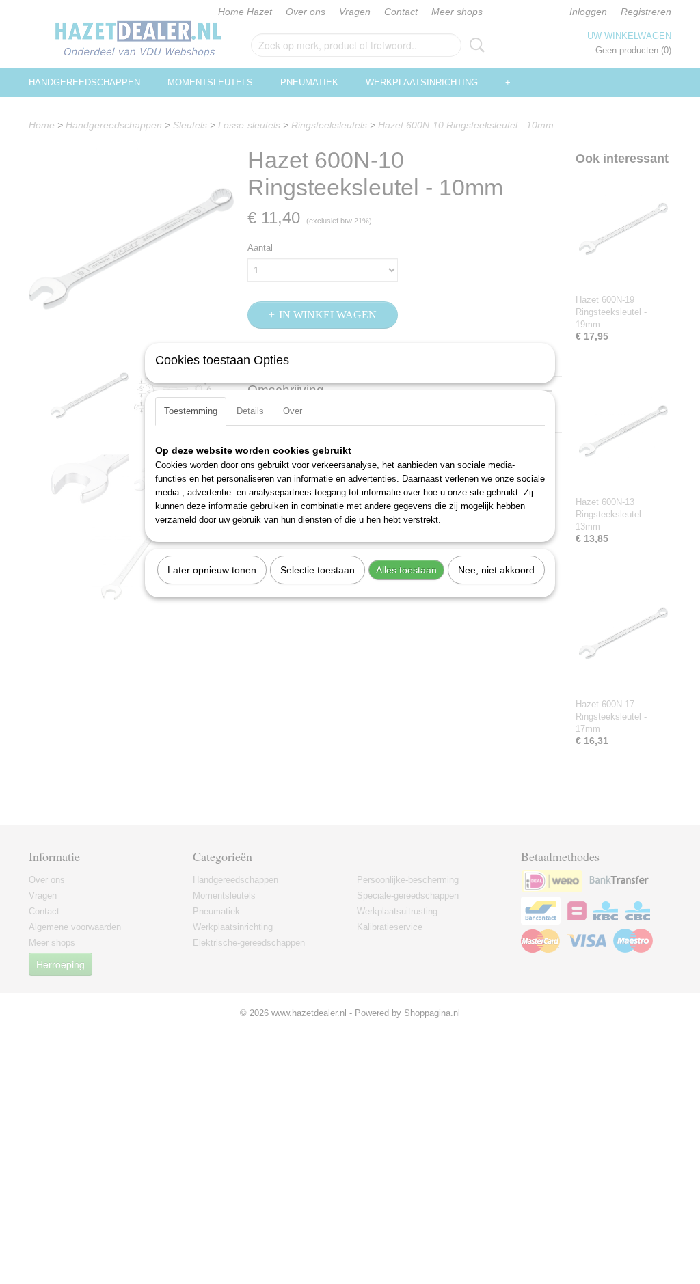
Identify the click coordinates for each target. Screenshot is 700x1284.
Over (292, 411)
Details (250, 411)
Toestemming (190, 411)
